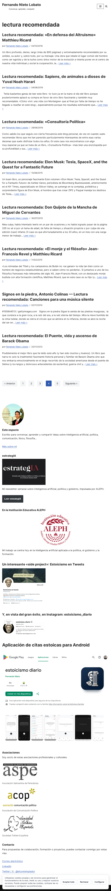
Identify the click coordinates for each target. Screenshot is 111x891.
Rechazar (84, 882)
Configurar (99, 882)
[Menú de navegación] (100, 6)
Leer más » (65, 63)
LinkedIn (6, 866)
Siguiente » (71, 383)
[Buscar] (106, 6)
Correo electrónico (12, 861)
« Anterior (9, 383)
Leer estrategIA (12, 499)
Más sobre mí (9, 446)
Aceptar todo (68, 882)
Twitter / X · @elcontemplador (18, 871)
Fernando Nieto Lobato (17, 46)
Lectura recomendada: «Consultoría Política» (43, 121)
